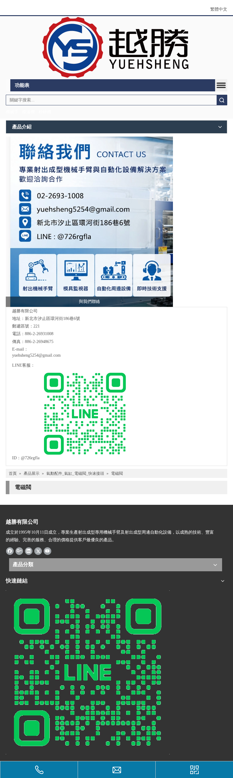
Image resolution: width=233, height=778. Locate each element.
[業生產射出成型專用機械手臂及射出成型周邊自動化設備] (89, 222)
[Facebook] (10, 551)
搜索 (222, 100)
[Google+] (19, 551)
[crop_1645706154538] (116, 47)
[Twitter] (38, 551)
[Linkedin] (28, 551)
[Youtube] (47, 551)
